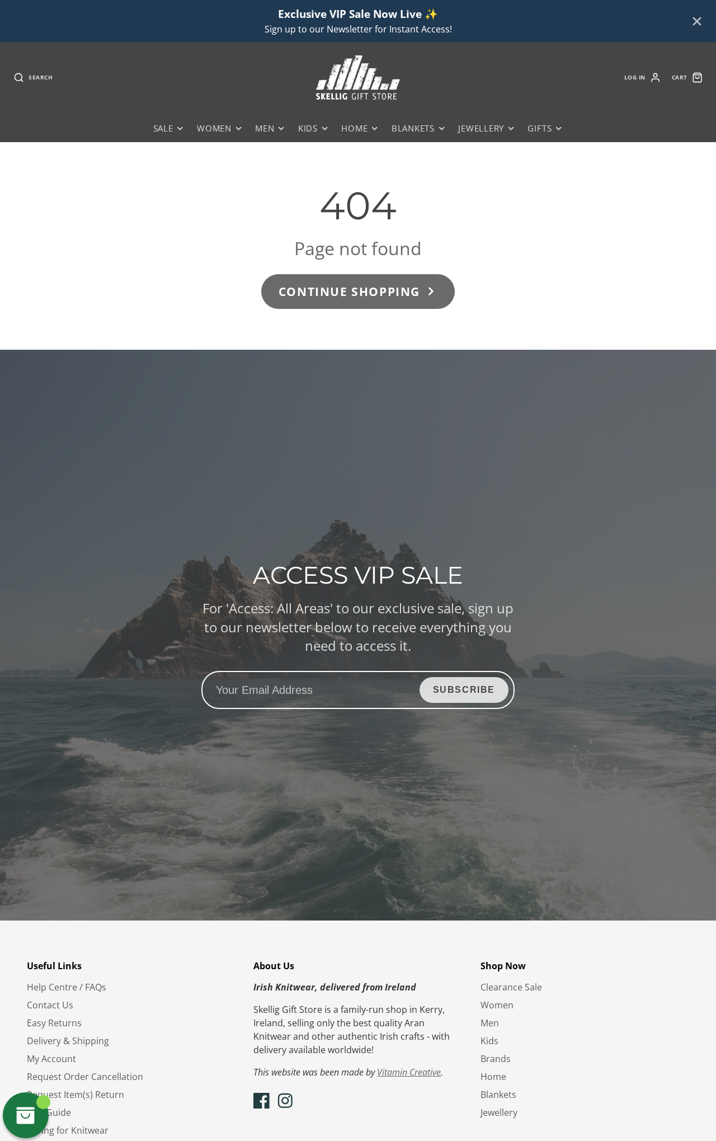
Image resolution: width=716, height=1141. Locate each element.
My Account (51, 1059)
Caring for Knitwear (68, 1130)
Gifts (539, 128)
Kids (308, 128)
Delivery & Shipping (68, 1041)
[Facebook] (261, 1100)
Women (214, 128)
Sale (163, 128)
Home (354, 128)
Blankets (413, 128)
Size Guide (49, 1112)
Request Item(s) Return (75, 1094)
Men (264, 128)
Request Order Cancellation (85, 1076)
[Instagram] (285, 1100)
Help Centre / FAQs (66, 987)
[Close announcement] (697, 21)
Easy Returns (54, 1023)
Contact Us (50, 1005)
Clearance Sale (511, 987)
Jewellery (481, 128)
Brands (496, 1059)
